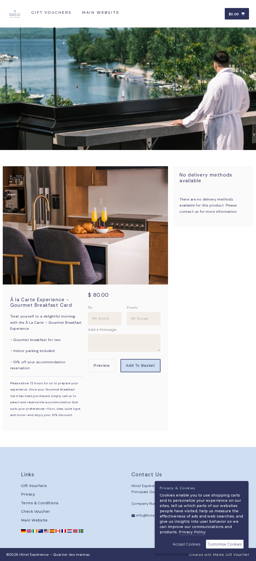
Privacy (28, 494)
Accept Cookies (186, 544)
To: (90, 307)
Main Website (34, 520)
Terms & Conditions (40, 503)
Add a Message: (102, 329)
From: (132, 307)
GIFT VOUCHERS (51, 12)
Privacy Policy (192, 532)
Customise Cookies (225, 544)
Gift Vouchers (34, 486)
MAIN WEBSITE (101, 12)
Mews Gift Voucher (231, 554)
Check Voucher (35, 511)
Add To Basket (140, 365)
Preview (102, 365)
